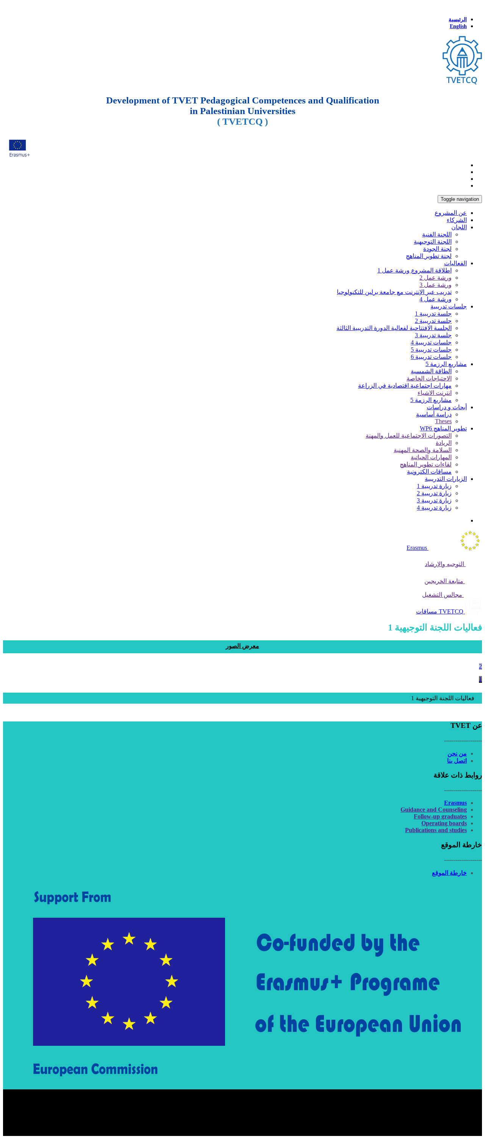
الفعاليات (455, 263)
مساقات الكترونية (429, 471)
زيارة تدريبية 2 (434, 493)
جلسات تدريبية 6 (431, 357)
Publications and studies (436, 830)
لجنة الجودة (437, 249)
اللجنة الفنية (437, 234)
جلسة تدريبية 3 (433, 335)
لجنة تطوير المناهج (429, 256)
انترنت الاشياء (435, 393)
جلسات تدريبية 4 (431, 342)
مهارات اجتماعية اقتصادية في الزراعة (405, 385)
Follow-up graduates (440, 816)
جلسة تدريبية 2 (433, 321)
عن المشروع (451, 213)
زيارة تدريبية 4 (434, 507)
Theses (443, 421)
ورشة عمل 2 (435, 277)
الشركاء (457, 220)
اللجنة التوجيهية (433, 241)
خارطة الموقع (449, 873)
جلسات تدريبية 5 (431, 349)
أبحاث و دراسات (447, 407)
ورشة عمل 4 (435, 299)
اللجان (459, 227)
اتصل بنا (457, 760)
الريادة (444, 443)
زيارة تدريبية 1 (434, 486)
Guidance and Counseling (434, 809)
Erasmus (455, 802)
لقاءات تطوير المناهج (426, 464)
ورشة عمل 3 (435, 285)
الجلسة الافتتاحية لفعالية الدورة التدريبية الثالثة (394, 328)
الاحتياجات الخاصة (429, 378)
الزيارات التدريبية (446, 479)
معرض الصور (242, 646)
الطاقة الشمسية (431, 371)
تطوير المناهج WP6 (443, 428)
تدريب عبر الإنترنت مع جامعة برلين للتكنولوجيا (394, 292)
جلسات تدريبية (448, 306)
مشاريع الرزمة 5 (446, 364)
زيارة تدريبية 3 (434, 500)
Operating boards (444, 823)
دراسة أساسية (434, 414)
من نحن (457, 753)
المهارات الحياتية (431, 457)
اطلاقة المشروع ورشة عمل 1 (414, 270)
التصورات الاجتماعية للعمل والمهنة (409, 435)
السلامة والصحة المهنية (423, 450)
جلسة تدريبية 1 (433, 313)
